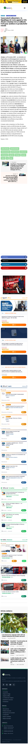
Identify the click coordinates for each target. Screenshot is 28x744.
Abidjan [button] (18, 155)
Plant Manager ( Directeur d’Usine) (14, 418)
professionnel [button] (14, 148)
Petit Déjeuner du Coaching (12, 514)
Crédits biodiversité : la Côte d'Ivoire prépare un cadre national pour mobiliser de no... (18, 660)
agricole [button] (11, 155)
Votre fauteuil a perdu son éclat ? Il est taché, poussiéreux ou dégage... (12, 556)
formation (13, 107)
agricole (21, 111)
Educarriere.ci (9, 739)
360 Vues (12, 664)
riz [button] (7, 158)
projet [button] (23, 155)
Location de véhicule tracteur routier (10, 591)
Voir (15, 324)
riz (20, 72)
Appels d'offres (6, 695)
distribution (18, 104)
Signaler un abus (6, 741)
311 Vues (12, 655)
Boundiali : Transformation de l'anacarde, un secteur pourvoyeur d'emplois (18, 642)
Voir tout (24, 297)
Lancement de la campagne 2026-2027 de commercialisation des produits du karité (13, 635)
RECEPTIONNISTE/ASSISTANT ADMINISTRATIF (13, 432)
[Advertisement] (14, 198)
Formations (5, 701)
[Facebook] (3, 684)
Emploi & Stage (6, 693)
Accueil (3, 15)
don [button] (11, 158)
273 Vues (12, 646)
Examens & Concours (8, 699)
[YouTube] (10, 684)
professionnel (22, 107)
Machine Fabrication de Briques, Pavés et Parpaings (13, 575)
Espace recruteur (7, 718)
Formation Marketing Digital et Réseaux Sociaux (15, 525)
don (21, 89)
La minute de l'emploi (8, 697)
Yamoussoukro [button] (6, 152)
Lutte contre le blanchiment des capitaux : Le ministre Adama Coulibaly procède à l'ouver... (18, 651)
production (23, 83)
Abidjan (3, 57)
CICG (6, 29)
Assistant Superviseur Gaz (11, 466)
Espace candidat (7, 716)
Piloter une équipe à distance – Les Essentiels (14, 504)
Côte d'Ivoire (4, 74)
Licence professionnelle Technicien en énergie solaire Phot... (15, 493)
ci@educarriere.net (8, 731)
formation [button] (4, 155)
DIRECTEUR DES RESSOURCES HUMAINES (15, 476)
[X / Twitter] (13, 684)
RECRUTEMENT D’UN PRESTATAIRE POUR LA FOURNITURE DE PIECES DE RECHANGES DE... (12, 344)
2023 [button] (3, 158)
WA (24, 560)
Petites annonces (7, 710)
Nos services (6, 708)
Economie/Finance (11, 15)
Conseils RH (6, 714)
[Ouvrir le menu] (24, 8)
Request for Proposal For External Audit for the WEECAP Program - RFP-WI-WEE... (13, 317)
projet (17, 70)
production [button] (23, 152)
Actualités (5, 692)
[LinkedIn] (7, 684)
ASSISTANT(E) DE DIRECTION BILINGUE (15, 394)
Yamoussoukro (12, 93)
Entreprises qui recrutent (9, 712)
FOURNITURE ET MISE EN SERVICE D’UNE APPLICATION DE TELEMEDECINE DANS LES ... (12, 371)
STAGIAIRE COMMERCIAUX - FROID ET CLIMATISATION (14, 443)
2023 (14, 57)
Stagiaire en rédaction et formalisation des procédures (15, 455)
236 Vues (4, 638)
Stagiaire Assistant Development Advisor (15, 406)
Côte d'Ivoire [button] (5, 148)
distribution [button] (15, 152)
